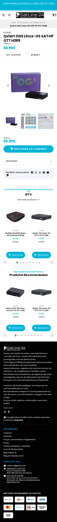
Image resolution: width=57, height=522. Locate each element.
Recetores (24, 22)
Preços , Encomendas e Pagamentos (20, 439)
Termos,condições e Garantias (17, 446)
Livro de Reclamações (13, 449)
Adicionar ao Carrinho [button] (17, 256)
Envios (6, 443)
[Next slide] (49, 85)
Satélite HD (37, 22)
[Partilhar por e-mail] (47, 172)
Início (14, 22)
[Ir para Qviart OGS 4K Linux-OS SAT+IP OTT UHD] (15, 292)
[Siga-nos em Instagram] (5, 412)
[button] (7, 175)
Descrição (11, 161)
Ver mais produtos (27, 200)
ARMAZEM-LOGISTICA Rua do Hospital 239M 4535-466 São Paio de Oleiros (19, 471)
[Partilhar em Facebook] (32, 172)
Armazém (8, 436)
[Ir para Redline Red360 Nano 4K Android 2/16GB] (15, 217)
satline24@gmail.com (16, 466)
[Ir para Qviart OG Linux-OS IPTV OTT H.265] (41, 217)
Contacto (8, 433)
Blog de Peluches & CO (14, 456)
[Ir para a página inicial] (30, 15)
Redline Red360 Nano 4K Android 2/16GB (16, 234)
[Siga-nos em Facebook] (8, 412)
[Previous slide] (8, 85)
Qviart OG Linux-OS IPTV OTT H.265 (41, 234)
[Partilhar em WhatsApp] (39, 172)
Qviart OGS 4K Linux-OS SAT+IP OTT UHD (15, 309)
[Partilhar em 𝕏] (35, 172)
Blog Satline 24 (10, 453)
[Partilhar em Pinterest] (43, 172)
